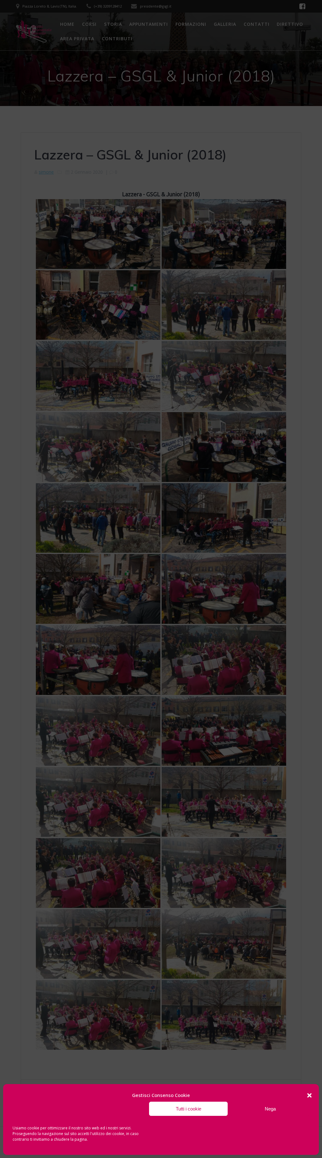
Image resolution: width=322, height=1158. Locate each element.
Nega (270, 1108)
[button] (309, 1095)
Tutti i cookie (188, 1108)
